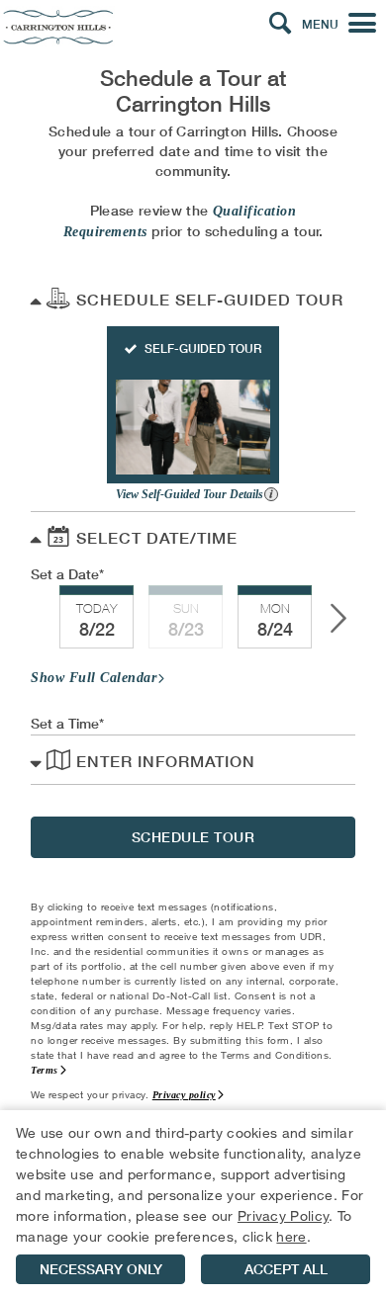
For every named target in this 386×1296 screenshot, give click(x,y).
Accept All (286, 1269)
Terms (44, 1070)
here (291, 1236)
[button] (280, 24)
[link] (96, 617)
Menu (320, 24)
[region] (193, 1203)
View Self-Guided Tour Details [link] (191, 494)
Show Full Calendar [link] (93, 678)
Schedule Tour (193, 837)
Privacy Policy (283, 1215)
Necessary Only (101, 1269)
